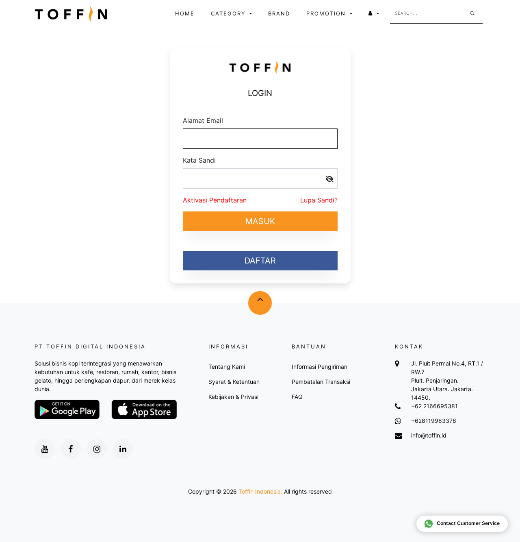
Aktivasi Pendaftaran (215, 200)
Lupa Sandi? (319, 200)
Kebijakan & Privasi (233, 396)
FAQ (297, 396)
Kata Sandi (199, 160)
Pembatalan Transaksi (321, 381)
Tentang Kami (226, 366)
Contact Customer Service (468, 523)
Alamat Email (203, 120)
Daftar (260, 261)
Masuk (260, 221)
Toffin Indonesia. (260, 491)
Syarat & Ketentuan (234, 381)
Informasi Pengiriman (319, 366)
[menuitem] (185, 14)
